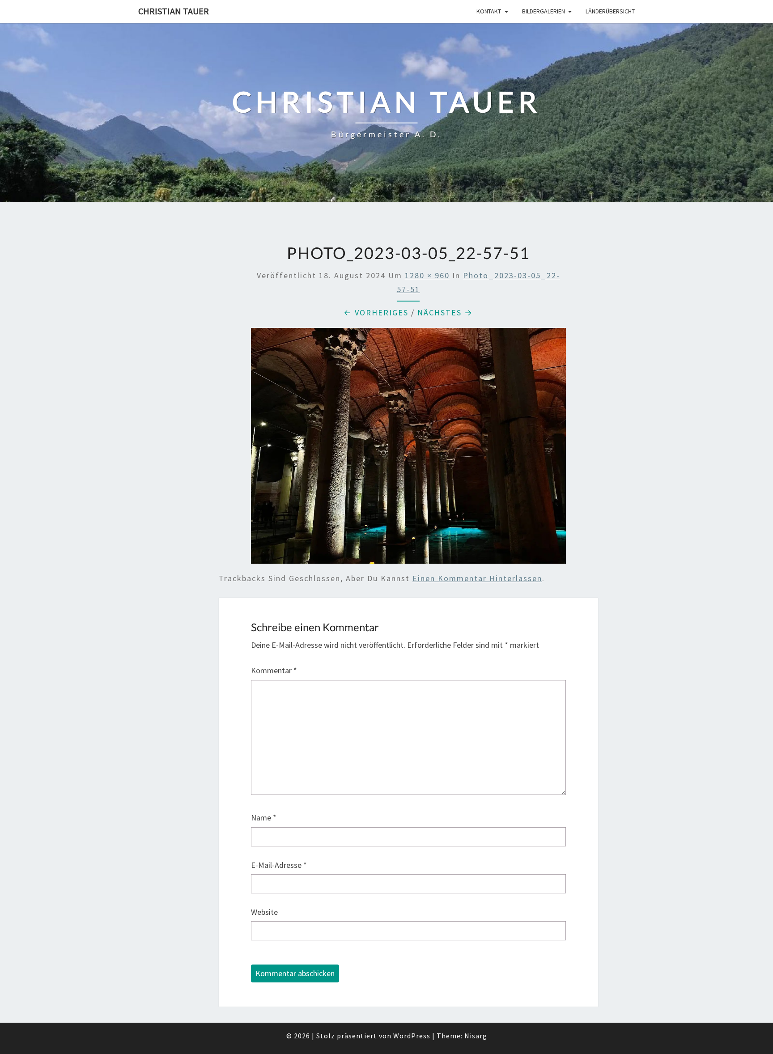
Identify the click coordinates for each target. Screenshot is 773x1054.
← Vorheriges (376, 312)
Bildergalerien (543, 11)
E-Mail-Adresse (279, 865)
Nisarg (475, 1035)
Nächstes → (445, 312)
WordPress (411, 1035)
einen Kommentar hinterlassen (477, 578)
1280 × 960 (427, 275)
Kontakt (488, 11)
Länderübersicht (610, 11)
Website (264, 912)
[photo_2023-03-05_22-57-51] (408, 449)
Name (263, 817)
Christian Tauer (173, 11)
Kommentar (274, 670)
